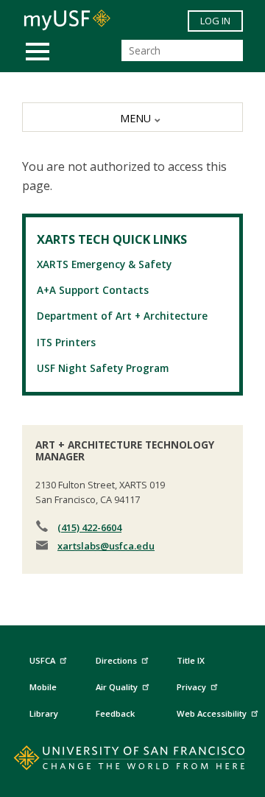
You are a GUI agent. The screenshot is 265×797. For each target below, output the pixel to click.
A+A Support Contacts (93, 290)
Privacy (191, 686)
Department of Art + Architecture (122, 316)
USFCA (42, 660)
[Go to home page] (132, 760)
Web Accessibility (212, 713)
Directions (116, 660)
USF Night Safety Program (103, 368)
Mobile (43, 686)
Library (43, 713)
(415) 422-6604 (89, 527)
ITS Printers (66, 342)
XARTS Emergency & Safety (104, 264)
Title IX (191, 660)
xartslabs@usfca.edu (106, 545)
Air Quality (117, 686)
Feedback (115, 713)
